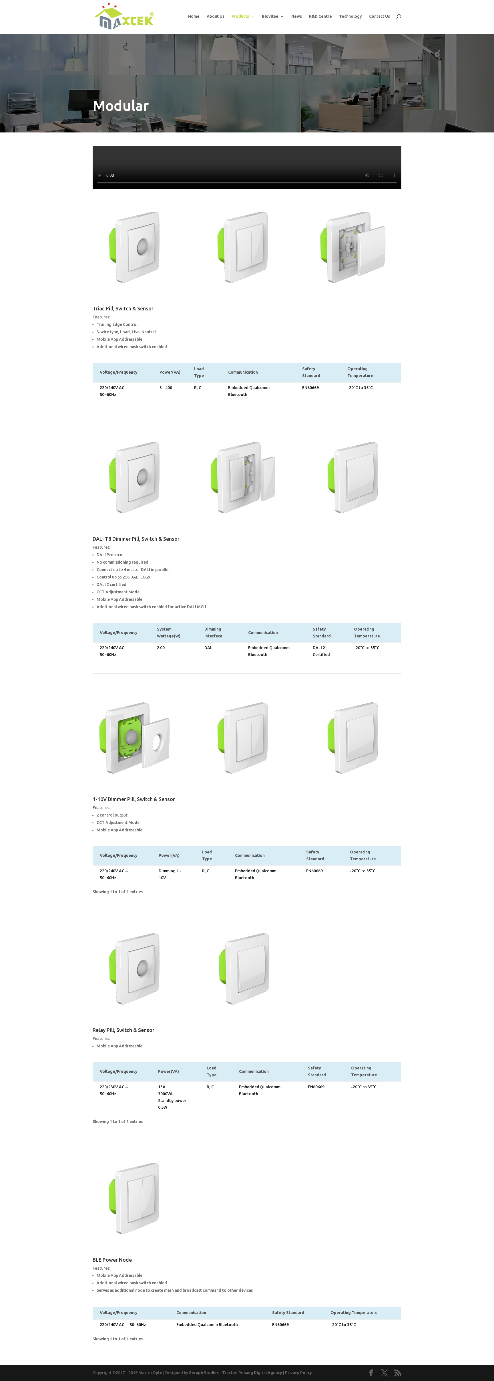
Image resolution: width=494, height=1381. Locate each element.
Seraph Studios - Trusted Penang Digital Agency (235, 1372)
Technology (350, 16)
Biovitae (270, 16)
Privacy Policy (298, 1372)
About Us (215, 16)
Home (194, 16)
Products (240, 16)
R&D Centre (320, 16)
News (296, 16)
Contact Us (379, 16)
